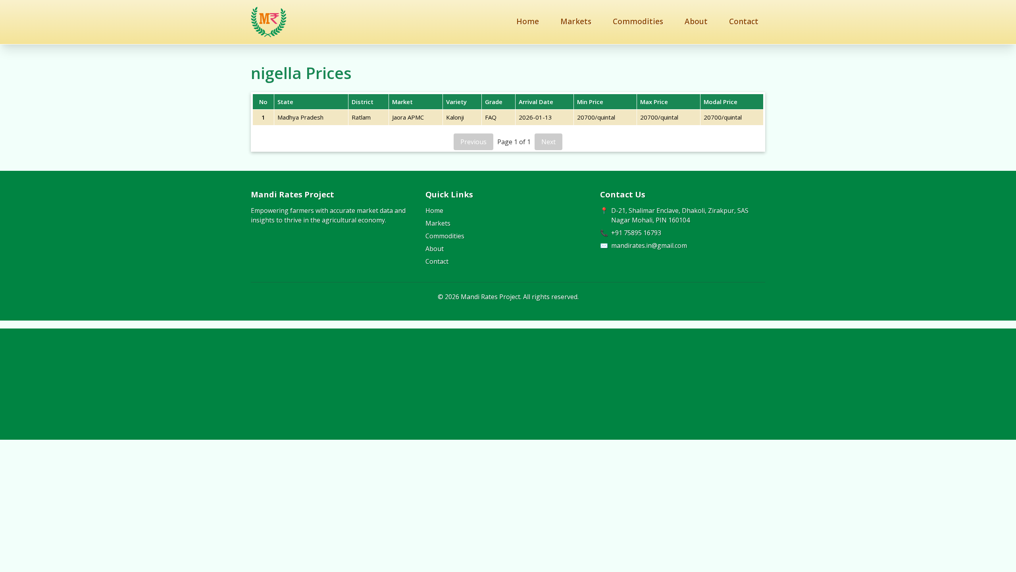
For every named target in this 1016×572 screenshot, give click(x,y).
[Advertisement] (508, 384)
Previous (473, 141)
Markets (575, 21)
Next (548, 141)
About (696, 21)
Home (527, 21)
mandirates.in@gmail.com (649, 245)
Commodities (638, 21)
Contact (743, 21)
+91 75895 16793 (636, 232)
